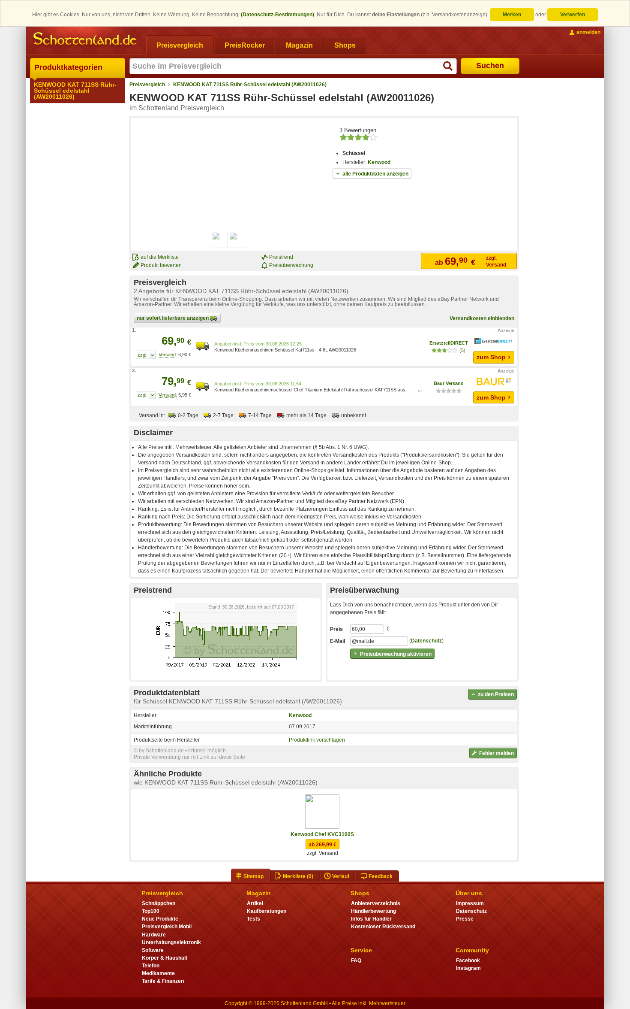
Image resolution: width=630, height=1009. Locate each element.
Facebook (468, 960)
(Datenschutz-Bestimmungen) (277, 15)
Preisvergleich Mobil (167, 927)
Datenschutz (426, 641)
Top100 (150, 911)
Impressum (470, 903)
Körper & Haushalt (164, 958)
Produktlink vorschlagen (317, 740)
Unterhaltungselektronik (171, 942)
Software (153, 950)
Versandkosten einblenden (482, 318)
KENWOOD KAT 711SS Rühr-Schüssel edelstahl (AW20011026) (75, 91)
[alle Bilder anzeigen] (229, 240)
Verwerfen (572, 15)
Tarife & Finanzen (163, 981)
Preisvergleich (147, 85)
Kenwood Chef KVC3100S (322, 834)
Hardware (154, 935)
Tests (253, 919)
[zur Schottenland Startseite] (86, 39)
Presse (465, 919)
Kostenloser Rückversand (383, 927)
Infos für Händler (371, 919)
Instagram (468, 968)
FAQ (356, 960)
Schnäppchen (158, 903)
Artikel (255, 903)
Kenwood (379, 162)
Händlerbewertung (373, 911)
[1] (146, 355)
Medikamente (158, 973)
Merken (512, 15)
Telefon (150, 966)
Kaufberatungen (266, 911)
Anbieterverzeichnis (375, 903)
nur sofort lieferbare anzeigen (173, 318)
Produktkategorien (68, 67)
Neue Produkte (160, 919)
